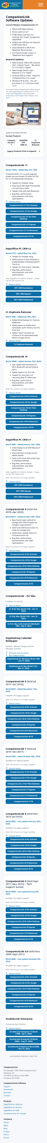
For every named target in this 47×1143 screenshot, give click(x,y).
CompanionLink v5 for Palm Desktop (23, 921)
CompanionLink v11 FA (24, 236)
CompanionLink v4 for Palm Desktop (23, 989)
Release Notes (15, 201)
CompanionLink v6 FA (23, 869)
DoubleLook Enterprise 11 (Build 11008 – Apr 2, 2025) (23, 1032)
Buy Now (7, 1092)
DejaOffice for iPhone (12, 1107)
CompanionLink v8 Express (23, 725)
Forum (6, 1137)
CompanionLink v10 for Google (23, 402)
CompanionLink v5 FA (23, 939)
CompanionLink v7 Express (23, 789)
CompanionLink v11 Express (23, 224)
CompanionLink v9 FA (23, 584)
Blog (5, 1128)
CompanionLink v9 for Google (24, 560)
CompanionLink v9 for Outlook (23, 554)
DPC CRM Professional (23, 300)
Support (7, 1086)
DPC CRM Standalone (23, 288)
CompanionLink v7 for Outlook (23, 772)
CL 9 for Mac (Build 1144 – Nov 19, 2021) (23, 617)
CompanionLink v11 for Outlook (23, 205)
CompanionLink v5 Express (23, 927)
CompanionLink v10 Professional (23, 421)
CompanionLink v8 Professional (23, 730)
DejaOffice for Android (13, 1104)
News (6, 1125)
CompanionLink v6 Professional (23, 863)
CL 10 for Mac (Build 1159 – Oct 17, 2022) (23, 610)
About (6, 1122)
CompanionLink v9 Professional (23, 578)
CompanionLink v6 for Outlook (23, 839)
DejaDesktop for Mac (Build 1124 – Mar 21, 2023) (23, 667)
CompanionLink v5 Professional (23, 933)
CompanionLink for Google (15, 1113)
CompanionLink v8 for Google (24, 713)
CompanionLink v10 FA (24, 427)
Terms (6, 1134)
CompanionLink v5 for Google (24, 915)
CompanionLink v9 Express (23, 572)
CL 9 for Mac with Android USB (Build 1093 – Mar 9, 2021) (23, 625)
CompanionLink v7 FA (23, 801)
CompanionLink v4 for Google (24, 983)
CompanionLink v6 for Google (24, 845)
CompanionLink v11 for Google (23, 211)
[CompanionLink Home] (11, 5)
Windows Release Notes (19, 653)
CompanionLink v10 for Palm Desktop (23, 409)
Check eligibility (15, 94)
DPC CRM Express (23, 294)
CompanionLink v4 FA (23, 1006)
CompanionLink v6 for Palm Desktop (23, 851)
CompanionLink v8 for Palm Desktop (23, 719)
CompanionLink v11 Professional (23, 230)
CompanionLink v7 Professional (23, 795)
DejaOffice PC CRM (11, 1110)
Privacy (7, 1131)
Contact (7, 1095)
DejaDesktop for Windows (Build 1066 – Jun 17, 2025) (23, 660)
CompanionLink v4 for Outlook (23, 977)
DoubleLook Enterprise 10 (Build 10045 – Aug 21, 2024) (23, 1040)
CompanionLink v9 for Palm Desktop (23, 566)
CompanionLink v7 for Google (24, 778)
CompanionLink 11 (11, 142)
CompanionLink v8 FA (23, 736)
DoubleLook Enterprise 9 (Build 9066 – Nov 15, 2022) (23, 1047)
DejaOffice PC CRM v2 (23, 142)
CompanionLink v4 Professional (23, 1000)
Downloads (8, 1089)
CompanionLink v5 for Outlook (23, 909)
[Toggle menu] (42, 4)
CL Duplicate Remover (35, 142)
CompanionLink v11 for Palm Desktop (23, 218)
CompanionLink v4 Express (23, 994)
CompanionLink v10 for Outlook (23, 396)
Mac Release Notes (17, 655)
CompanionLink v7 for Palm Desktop (23, 784)
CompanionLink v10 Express (23, 415)
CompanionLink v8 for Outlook (23, 707)
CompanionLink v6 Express (23, 857)
